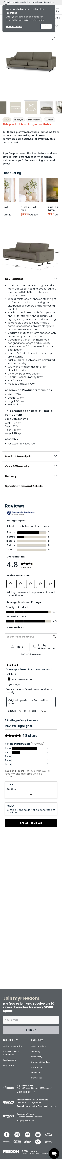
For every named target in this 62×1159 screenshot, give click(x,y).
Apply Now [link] (23, 1120)
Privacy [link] (44, 1153)
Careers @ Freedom (40, 1062)
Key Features (14, 279)
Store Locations (38, 1046)
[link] (31, 498)
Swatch (49, 119)
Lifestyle (18, 119)
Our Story (35, 1051)
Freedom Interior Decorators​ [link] (32, 1099)
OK (46, 26)
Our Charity (36, 1056)
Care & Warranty (17, 466)
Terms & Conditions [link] (32, 1153)
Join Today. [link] (24, 1092)
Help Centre (8, 1065)
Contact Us (36, 1067)
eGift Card (36, 1072)
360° (6, 119)
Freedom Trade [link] (25, 1114)
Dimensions (34, 119)
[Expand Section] (31, 794)
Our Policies (36, 1078)
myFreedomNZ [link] (25, 1085)
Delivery (11, 476)
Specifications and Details (23, 486)
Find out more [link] (14, 26)
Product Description (19, 456)
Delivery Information (12, 1046)
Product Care (9, 1060)
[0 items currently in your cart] (56, 10)
